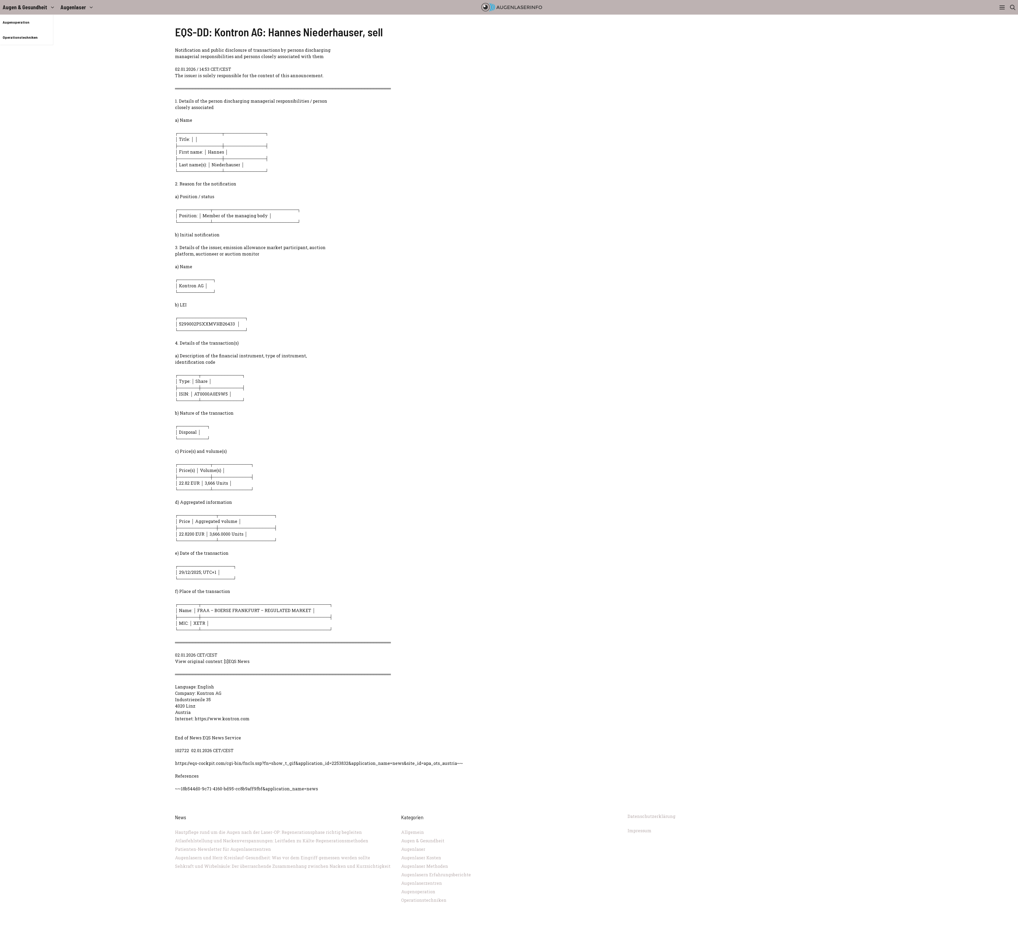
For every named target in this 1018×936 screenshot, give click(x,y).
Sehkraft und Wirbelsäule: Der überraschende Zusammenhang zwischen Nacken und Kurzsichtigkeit (282, 866)
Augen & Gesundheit (25, 7)
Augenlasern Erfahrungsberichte (436, 874)
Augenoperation (16, 22)
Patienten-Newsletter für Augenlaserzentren (223, 849)
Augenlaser (73, 7)
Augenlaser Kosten (421, 857)
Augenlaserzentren (421, 883)
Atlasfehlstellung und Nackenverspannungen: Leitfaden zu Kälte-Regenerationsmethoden (271, 840)
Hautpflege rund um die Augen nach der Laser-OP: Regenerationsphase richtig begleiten (268, 832)
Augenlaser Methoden (424, 866)
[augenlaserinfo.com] (511, 7)
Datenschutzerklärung (651, 816)
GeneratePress (544, 932)
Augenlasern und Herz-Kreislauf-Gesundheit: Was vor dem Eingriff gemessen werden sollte (272, 857)
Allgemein (412, 832)
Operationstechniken (20, 37)
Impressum (639, 830)
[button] (1012, 7)
